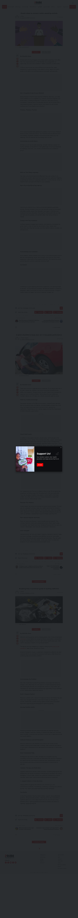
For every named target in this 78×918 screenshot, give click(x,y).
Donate (40, 464)
